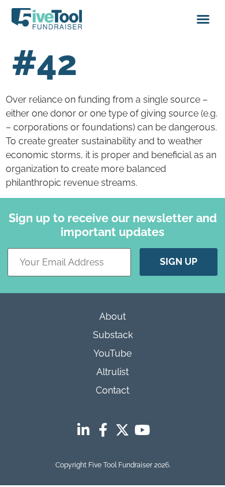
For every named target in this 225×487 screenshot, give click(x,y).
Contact (112, 390)
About (112, 316)
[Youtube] (142, 430)
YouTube (112, 353)
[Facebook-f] (103, 430)
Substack (113, 334)
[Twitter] (122, 430)
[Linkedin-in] (83, 430)
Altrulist (112, 371)
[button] (203, 19)
